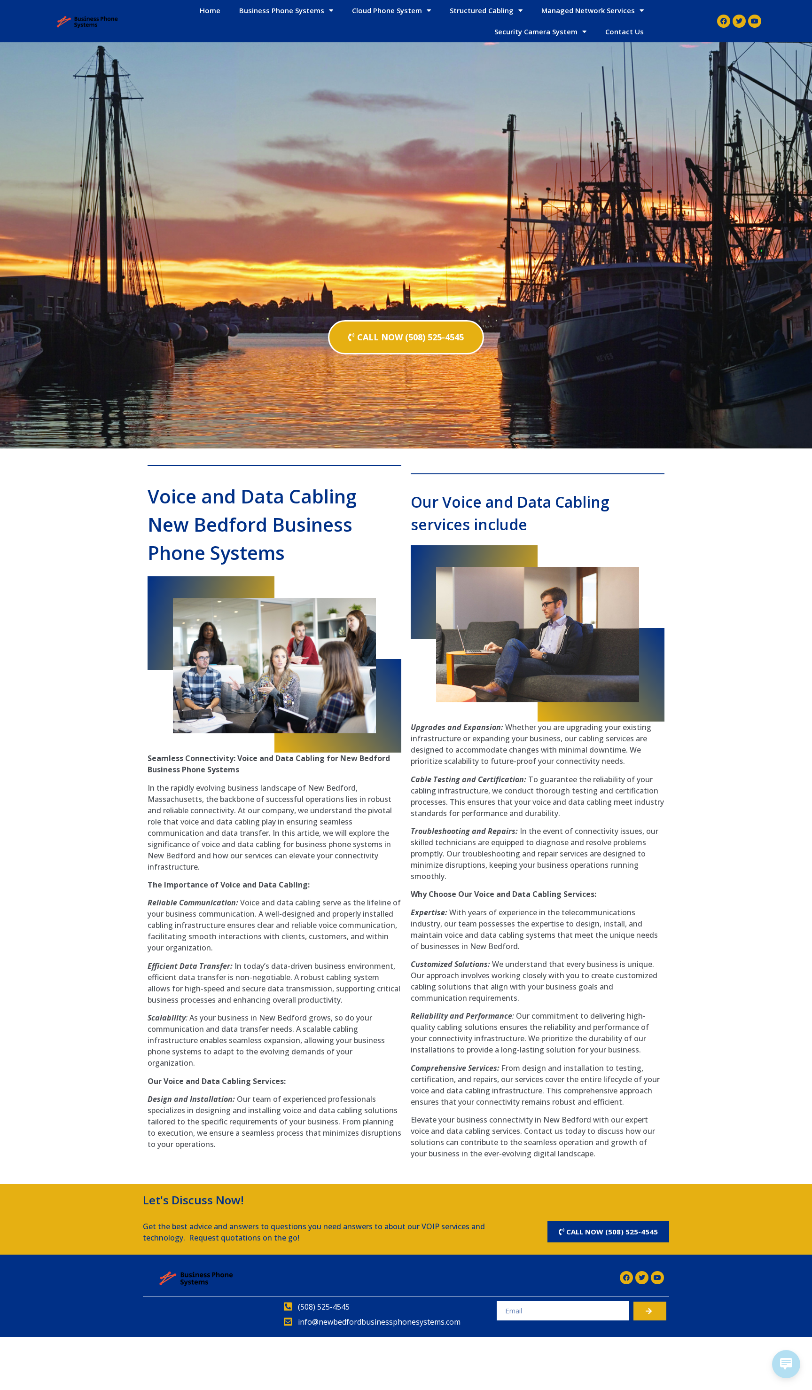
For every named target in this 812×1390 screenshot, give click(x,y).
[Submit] (649, 1311)
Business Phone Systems (281, 10)
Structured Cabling (482, 10)
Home (210, 10)
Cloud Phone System (387, 10)
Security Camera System (536, 31)
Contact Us (624, 31)
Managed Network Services (588, 10)
